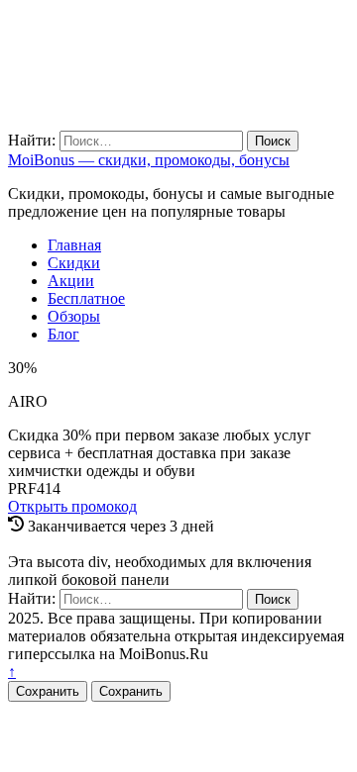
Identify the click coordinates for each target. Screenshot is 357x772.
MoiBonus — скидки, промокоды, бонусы (149, 159)
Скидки (74, 262)
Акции (71, 280)
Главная (74, 245)
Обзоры (74, 316)
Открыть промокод (72, 506)
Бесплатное (86, 298)
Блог (63, 334)
